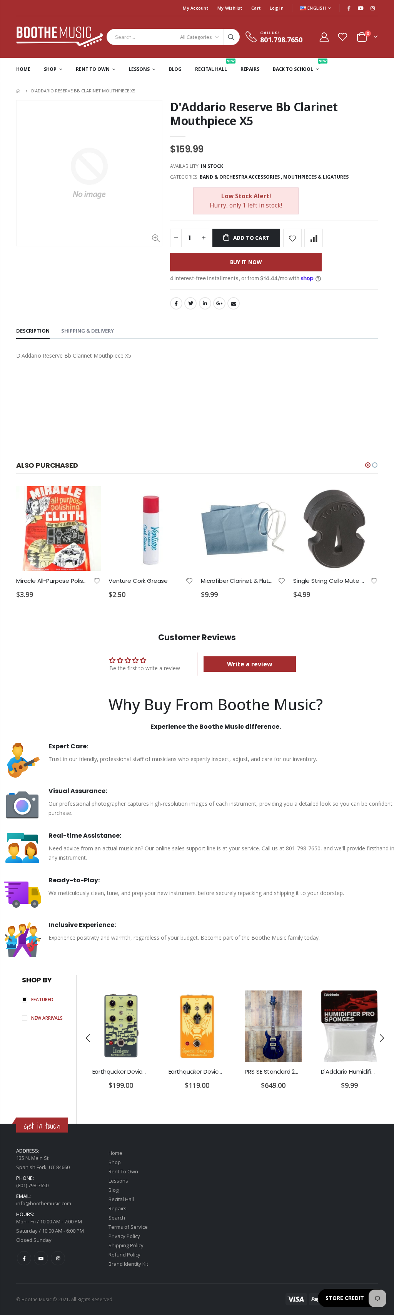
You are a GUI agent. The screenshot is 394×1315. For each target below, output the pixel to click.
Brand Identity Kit (128, 1263)
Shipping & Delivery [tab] (87, 330)
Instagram (58, 1258)
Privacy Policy (124, 1236)
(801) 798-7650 (32, 1185)
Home (19, 91)
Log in (277, 8)
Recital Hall (121, 1199)
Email (233, 303)
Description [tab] (33, 330)
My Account (195, 8)
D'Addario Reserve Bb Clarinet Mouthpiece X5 (253, 114)
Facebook (176, 303)
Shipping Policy (126, 1245)
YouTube (41, 1258)
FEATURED (42, 999)
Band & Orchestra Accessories (240, 177)
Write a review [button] (249, 664)
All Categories (196, 36)
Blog (114, 1189)
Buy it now (246, 262)
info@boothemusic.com (43, 1203)
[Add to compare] (313, 238)
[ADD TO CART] (88, 499)
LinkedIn (205, 303)
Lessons (118, 1180)
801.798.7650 (281, 39)
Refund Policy (124, 1254)
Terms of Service (128, 1226)
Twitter (190, 303)
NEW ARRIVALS (47, 1018)
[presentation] (88, 1038)
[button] (367, 465)
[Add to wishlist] (292, 238)
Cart (255, 8)
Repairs (118, 1208)
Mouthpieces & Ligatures (316, 177)
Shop (115, 1162)
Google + (219, 303)
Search (231, 37)
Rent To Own (123, 1171)
